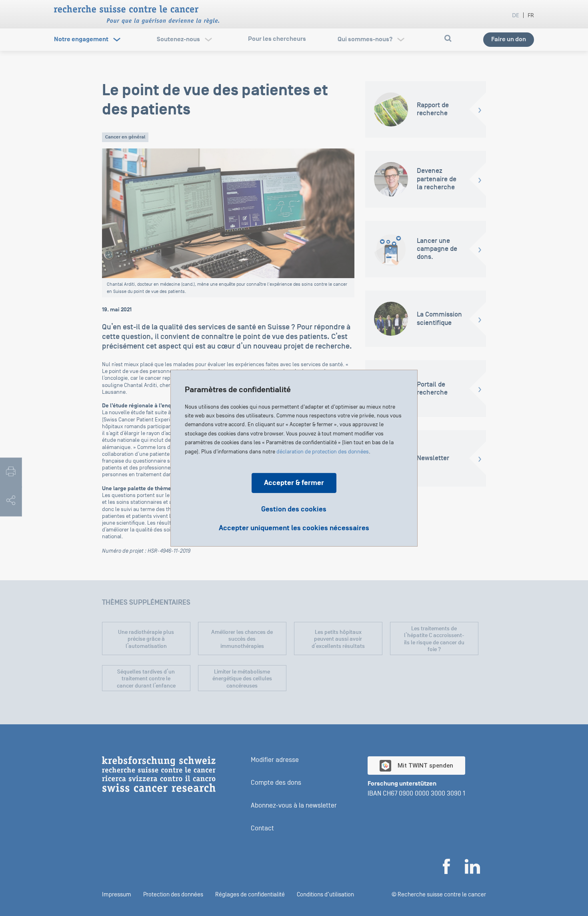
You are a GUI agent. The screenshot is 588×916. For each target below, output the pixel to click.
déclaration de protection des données (322, 452)
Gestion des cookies (293, 509)
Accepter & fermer (294, 482)
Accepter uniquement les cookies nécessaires (294, 528)
